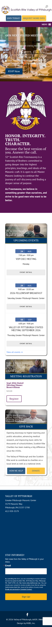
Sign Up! (26, 596)
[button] (44, 24)
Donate (36, 470)
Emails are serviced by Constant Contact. (18, 589)
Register (14, 398)
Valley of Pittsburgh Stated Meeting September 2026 (26, 329)
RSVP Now (14, 71)
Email (8, 565)
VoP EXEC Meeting (26, 258)
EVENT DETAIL (26, 272)
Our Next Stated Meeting (24, 35)
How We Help (16, 470)
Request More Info (34, 18)
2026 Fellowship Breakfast (26, 293)
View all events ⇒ (15, 352)
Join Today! (13, 18)
